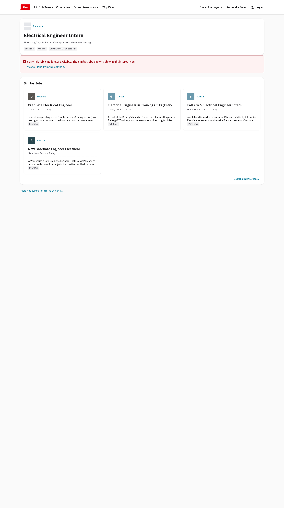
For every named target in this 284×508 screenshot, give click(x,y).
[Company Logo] (31, 96)
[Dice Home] (25, 7)
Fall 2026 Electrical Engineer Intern (214, 105)
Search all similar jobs (246, 178)
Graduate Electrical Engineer (50, 105)
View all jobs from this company (46, 67)
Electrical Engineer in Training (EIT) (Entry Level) (140, 105)
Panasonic (38, 26)
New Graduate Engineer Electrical (54, 149)
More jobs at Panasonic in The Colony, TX (42, 190)
